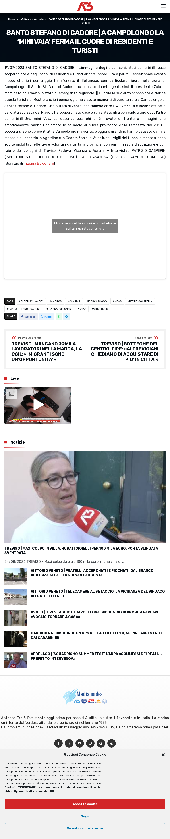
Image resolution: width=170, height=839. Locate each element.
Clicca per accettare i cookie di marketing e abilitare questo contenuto (85, 226)
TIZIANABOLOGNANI (60, 309)
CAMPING (74, 301)
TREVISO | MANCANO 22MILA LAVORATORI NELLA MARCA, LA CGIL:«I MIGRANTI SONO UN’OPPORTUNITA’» (47, 349)
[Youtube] (79, 743)
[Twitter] (69, 743)
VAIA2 (82, 309)
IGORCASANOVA (97, 301)
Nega (85, 816)
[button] (163, 755)
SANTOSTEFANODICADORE (25, 309)
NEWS (118, 301)
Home (11, 19)
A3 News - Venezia (32, 19)
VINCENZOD (101, 309)
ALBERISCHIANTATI (32, 301)
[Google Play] (101, 743)
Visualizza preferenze (85, 828)
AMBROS (56, 301)
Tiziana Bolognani (39, 163)
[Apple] (111, 743)
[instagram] (90, 743)
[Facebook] (58, 743)
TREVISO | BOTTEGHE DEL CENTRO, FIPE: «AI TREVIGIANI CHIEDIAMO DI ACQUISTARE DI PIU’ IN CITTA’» (124, 349)
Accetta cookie (85, 804)
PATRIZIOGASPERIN (140, 301)
